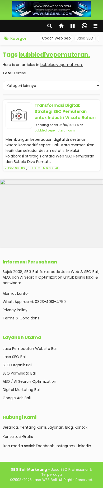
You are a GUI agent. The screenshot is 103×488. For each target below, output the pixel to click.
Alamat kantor (16, 293)
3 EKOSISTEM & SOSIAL (43, 168)
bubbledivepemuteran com (55, 130)
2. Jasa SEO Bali (15, 168)
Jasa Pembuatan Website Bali (30, 348)
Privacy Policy (15, 310)
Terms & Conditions (21, 318)
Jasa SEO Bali (14, 356)
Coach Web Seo (56, 38)
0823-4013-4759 (50, 301)
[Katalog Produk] (73, 26)
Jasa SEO (85, 38)
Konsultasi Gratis (18, 436)
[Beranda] (61, 26)
